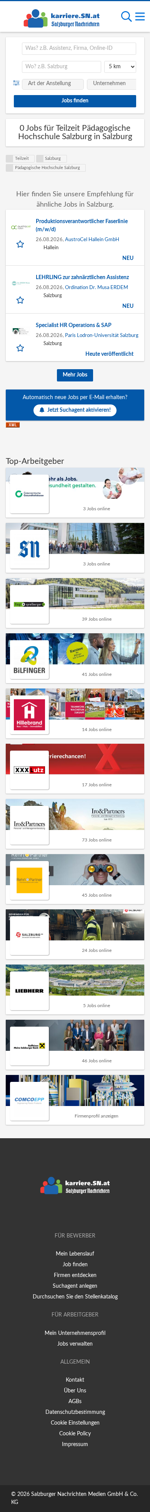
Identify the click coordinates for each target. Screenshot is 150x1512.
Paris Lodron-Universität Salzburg (101, 335)
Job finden (75, 1264)
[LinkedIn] (87, 1214)
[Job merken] (21, 244)
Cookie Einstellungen (75, 1423)
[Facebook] (63, 1214)
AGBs (75, 1401)
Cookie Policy (75, 1433)
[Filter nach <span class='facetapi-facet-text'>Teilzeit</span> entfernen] (9, 158)
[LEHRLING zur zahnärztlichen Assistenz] (20, 283)
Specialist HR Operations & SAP (74, 325)
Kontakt (75, 1380)
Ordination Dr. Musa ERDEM (96, 287)
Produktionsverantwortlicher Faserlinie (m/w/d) (82, 225)
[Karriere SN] (61, 17)
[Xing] (76, 1214)
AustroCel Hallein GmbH (92, 239)
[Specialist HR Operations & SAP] (20, 331)
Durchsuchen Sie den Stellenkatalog (75, 1297)
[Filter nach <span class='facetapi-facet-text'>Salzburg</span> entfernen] (40, 158)
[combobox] (79, 49)
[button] (18, 83)
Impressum (75, 1444)
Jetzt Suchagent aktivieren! (79, 410)
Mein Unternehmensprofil (75, 1333)
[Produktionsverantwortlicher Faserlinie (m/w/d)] (20, 227)
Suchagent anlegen (75, 1286)
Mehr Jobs (75, 375)
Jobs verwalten (75, 1344)
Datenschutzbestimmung (75, 1412)
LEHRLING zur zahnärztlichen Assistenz (82, 277)
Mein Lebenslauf (75, 1254)
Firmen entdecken (75, 1275)
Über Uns (75, 1391)
